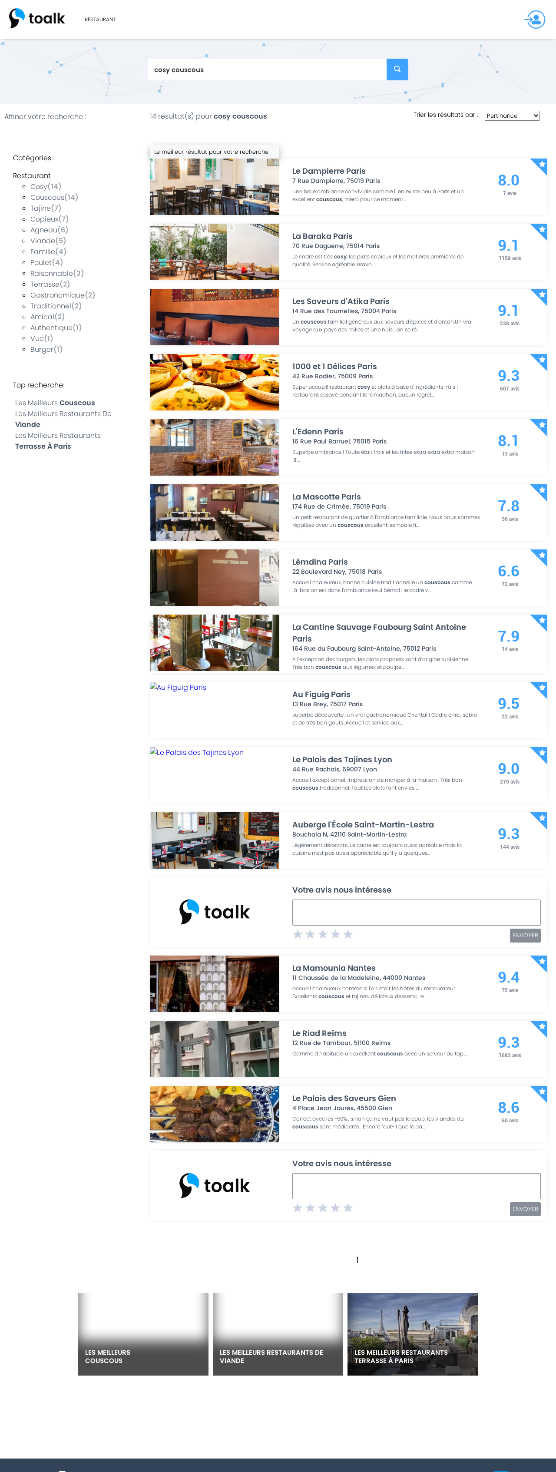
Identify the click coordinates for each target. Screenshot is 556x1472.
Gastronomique (57, 295)
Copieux (44, 219)
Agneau (43, 230)
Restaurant (100, 19)
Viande (42, 241)
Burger (41, 349)
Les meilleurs (55, 403)
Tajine (40, 208)
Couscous (47, 197)
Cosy (38, 187)
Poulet (41, 263)
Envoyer (525, 935)
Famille (42, 252)
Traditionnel (50, 306)
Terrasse (45, 284)
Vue (37, 339)
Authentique (51, 328)
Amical (42, 317)
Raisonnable (51, 273)
